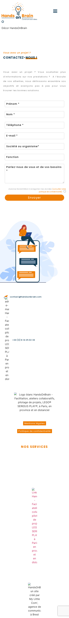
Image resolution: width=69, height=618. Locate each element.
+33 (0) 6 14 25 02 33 (23, 339)
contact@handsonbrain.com (25, 296)
